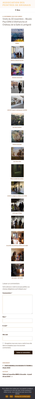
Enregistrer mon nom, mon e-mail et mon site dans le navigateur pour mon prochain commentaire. (17, 345)
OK (7, 396)
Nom (4, 317)
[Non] (33, 393)
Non (11, 396)
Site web (5, 334)
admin (20, 16)
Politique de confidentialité (22, 396)
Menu (18, 10)
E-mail (5, 326)
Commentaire (7, 293)
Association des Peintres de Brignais (17, 3)
